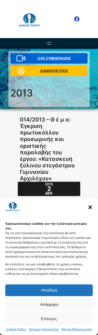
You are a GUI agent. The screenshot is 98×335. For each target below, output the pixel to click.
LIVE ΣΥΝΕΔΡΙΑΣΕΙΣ (54, 58)
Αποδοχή (49, 290)
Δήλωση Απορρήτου (44, 329)
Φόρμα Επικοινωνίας (76, 329)
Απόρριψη (49, 304)
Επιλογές (49, 318)
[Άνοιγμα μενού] (49, 43)
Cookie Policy (16, 329)
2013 (21, 93)
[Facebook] (77, 19)
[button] (90, 207)
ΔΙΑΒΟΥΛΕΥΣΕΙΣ (54, 71)
